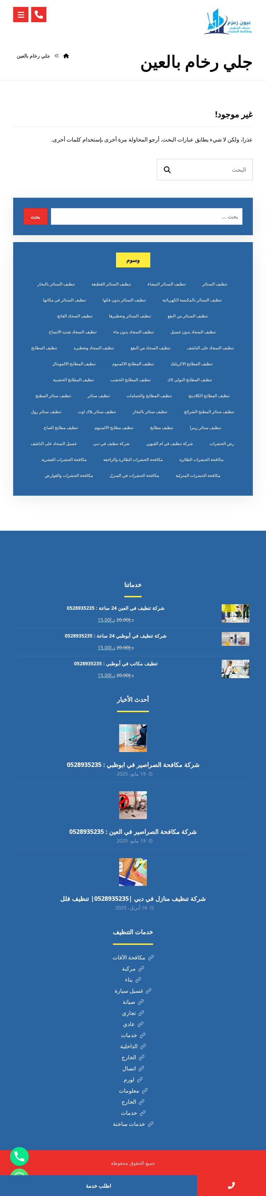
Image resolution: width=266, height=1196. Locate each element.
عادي (129, 1024)
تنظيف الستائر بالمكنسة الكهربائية (192, 300)
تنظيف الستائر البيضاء (167, 284)
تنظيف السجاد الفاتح (74, 316)
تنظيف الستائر (214, 284)
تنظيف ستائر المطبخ (53, 396)
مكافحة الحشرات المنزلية (198, 475)
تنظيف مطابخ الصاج (61, 427)
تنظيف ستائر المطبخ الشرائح (209, 412)
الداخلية (129, 1046)
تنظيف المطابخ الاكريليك (191, 364)
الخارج (129, 1057)
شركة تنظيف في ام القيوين (169, 443)
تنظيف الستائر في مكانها (64, 300)
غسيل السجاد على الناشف (54, 443)
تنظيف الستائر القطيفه (111, 284)
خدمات (129, 1035)
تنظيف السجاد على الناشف (210, 348)
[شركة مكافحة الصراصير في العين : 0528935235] (133, 805)
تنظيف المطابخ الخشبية (73, 380)
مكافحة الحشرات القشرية (64, 459)
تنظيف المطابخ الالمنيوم (133, 364)
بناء (129, 979)
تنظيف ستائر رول (46, 412)
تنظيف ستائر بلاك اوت (97, 412)
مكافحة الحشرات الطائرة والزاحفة (133, 459)
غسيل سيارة (129, 990)
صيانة (129, 1002)
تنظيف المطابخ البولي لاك (189, 380)
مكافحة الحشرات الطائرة (201, 459)
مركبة (129, 968)
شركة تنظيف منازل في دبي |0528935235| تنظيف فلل (133, 898)
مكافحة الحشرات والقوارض (69, 475)
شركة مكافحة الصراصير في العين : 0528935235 (133, 831)
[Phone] (19, 1156)
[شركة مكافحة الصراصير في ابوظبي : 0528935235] (133, 738)
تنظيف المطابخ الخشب (130, 380)
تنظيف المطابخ (44, 348)
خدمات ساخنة (129, 1124)
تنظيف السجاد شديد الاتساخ (73, 332)
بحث (35, 216)
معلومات (129, 1090)
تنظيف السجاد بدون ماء (133, 332)
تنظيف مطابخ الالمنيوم (114, 427)
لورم (129, 1079)
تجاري (129, 1013)
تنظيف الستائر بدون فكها (124, 300)
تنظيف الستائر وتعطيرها (130, 316)
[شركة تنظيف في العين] (228, 21)
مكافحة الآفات (129, 957)
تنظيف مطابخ (161, 427)
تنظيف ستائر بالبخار (150, 412)
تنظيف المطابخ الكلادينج (209, 396)
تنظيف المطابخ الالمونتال (74, 364)
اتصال (129, 1068)
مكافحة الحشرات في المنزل (134, 475)
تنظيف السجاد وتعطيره (94, 348)
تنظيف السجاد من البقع (150, 348)
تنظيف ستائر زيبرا (205, 427)
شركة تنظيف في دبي (111, 443)
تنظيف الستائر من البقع (188, 316)
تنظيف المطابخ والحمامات (149, 396)
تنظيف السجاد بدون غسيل (193, 332)
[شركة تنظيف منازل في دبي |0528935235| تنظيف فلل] (133, 872)
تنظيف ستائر (99, 396)
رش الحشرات (222, 443)
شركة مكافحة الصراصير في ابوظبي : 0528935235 (133, 764)
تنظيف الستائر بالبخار (56, 284)
